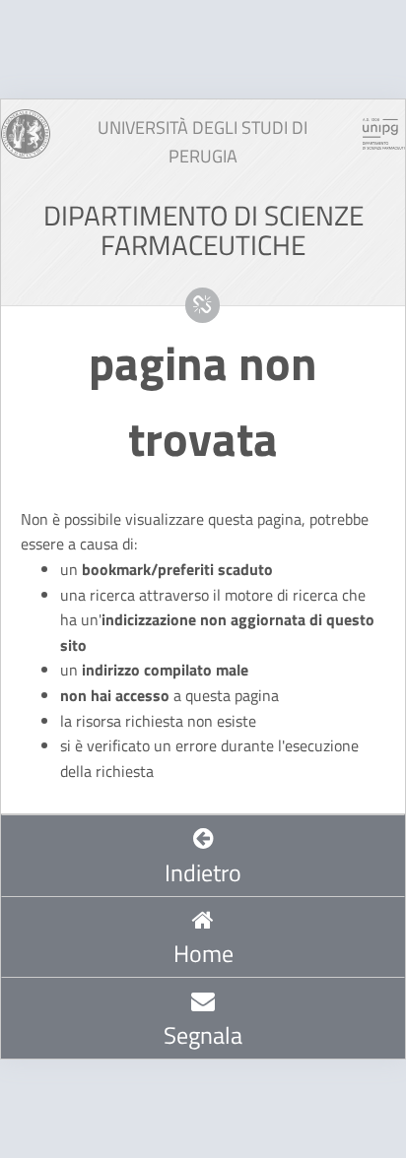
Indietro (203, 872)
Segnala (203, 1035)
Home (203, 953)
